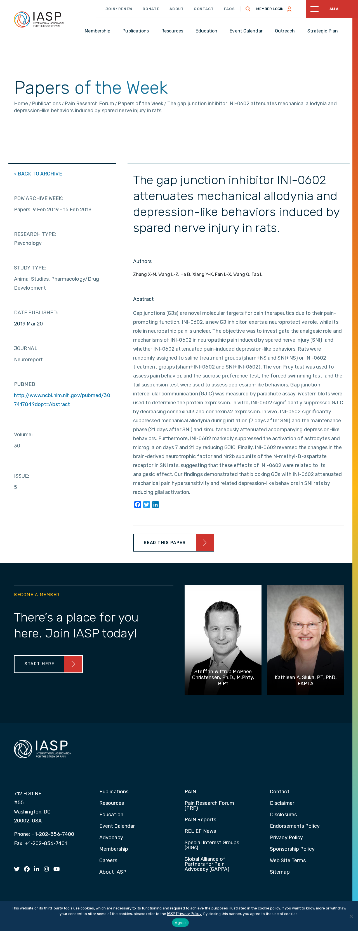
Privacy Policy (286, 838)
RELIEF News (200, 831)
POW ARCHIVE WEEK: (38, 198)
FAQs (229, 9)
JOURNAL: (26, 348)
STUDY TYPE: (30, 268)
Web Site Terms (288, 861)
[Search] (248, 8)
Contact (204, 9)
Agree (180, 922)
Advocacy (111, 838)
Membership (113, 849)
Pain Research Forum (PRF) (209, 806)
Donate (151, 9)
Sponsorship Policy (292, 849)
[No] (351, 916)
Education (111, 815)
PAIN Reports (200, 820)
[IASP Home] (39, 19)
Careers (108, 861)
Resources (111, 803)
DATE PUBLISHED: (36, 312)
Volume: (23, 435)
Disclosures (283, 815)
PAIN (190, 792)
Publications (113, 792)
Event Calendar (117, 826)
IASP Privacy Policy (184, 913)
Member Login (270, 9)
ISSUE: (21, 476)
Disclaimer (282, 803)
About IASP (112, 872)
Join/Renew (119, 9)
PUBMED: (25, 384)
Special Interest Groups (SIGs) (212, 845)
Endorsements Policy (295, 826)
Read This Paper (165, 542)
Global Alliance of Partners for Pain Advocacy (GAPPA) (207, 864)
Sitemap (280, 872)
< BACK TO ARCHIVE (38, 174)
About (176, 9)
